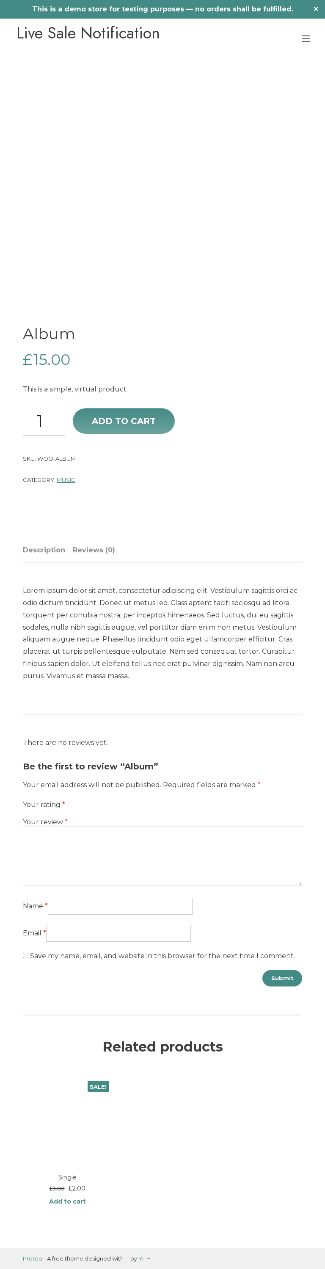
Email (34, 933)
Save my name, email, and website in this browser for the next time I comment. (162, 956)
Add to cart (124, 421)
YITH (144, 1258)
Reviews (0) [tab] (94, 550)
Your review (45, 822)
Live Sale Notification (88, 33)
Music (66, 479)
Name (35, 906)
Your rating (44, 805)
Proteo (32, 1258)
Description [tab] (44, 550)
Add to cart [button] (67, 1201)
